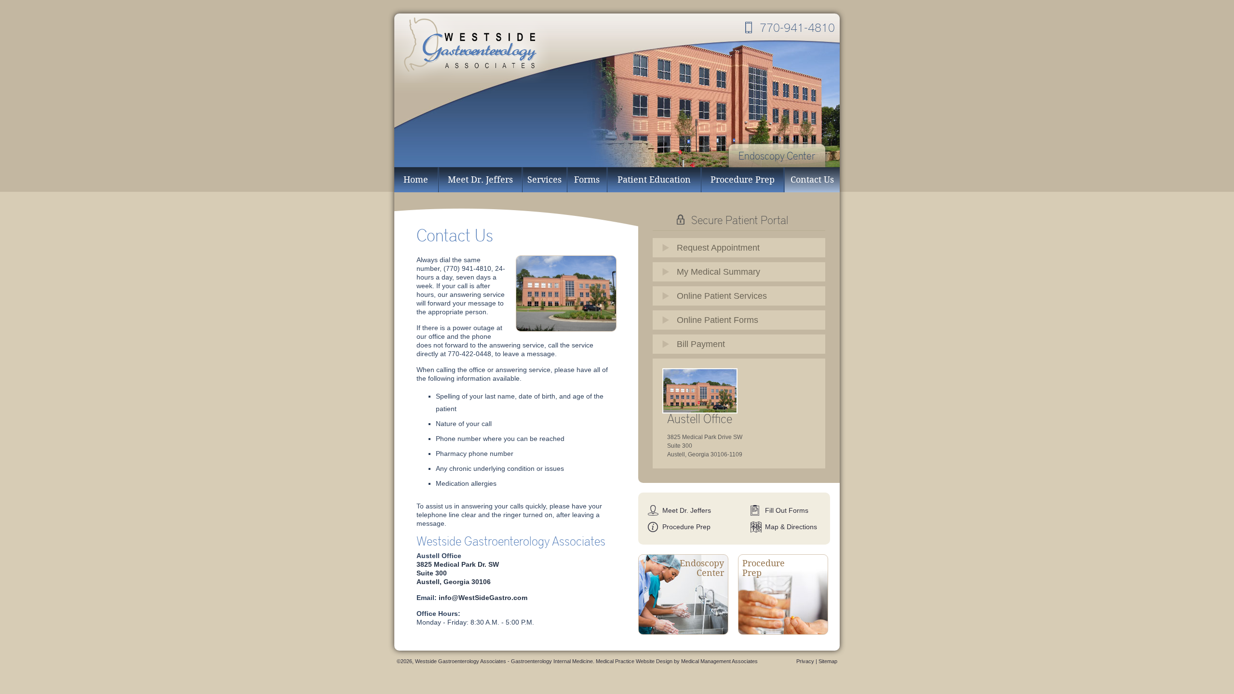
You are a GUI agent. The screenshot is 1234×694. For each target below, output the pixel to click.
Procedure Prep (743, 179)
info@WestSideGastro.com (483, 597)
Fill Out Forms (786, 510)
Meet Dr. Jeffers (480, 179)
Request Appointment (718, 248)
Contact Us (812, 179)
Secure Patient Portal (739, 219)
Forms (587, 179)
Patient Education (654, 179)
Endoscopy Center (777, 155)
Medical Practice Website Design (634, 661)
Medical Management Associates (719, 661)
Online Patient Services (722, 296)
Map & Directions (791, 527)
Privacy (805, 661)
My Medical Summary (718, 272)
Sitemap (827, 661)
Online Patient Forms (717, 320)
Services (544, 179)
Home (416, 179)
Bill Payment (701, 344)
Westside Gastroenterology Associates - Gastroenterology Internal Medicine (473, 48)
